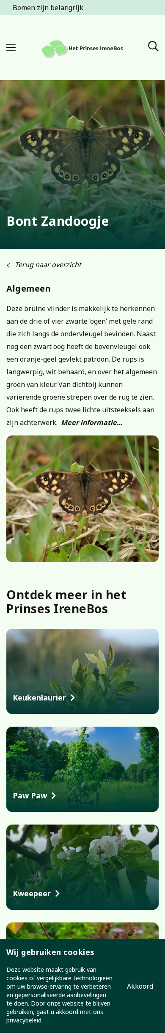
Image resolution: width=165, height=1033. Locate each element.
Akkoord (140, 986)
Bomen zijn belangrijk (48, 7)
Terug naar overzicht (47, 264)
